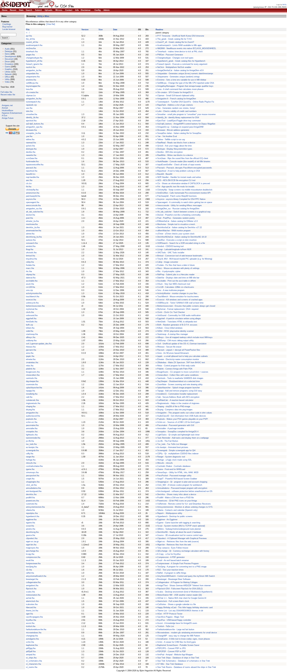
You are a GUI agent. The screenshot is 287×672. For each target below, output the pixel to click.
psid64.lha (30, 497)
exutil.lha (30, 560)
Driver (7, 61)
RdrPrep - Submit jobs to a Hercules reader (175, 274)
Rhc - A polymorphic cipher (168, 271)
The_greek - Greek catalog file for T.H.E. (174, 39)
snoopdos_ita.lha (33, 133)
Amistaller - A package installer (170, 428)
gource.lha (30, 535)
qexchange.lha (32, 551)
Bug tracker (6, 27)
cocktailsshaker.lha (34, 466)
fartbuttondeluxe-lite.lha (36, 629)
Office (7, 77)
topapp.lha (30, 391)
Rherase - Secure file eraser (169, 347)
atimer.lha (30, 234)
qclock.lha (30, 146)
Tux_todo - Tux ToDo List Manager (172, 444)
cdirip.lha (30, 262)
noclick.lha (30, 67)
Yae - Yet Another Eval (167, 136)
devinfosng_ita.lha (34, 237)
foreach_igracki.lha (34, 64)
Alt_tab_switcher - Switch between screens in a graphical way (184, 212)
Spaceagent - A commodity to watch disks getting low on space (184, 202)
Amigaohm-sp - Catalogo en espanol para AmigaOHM (180, 127)
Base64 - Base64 (164, 174)
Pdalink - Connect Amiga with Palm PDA (174, 369)
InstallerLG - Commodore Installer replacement (177, 394)
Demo (7, 54)
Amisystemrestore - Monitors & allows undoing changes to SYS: (185, 507)
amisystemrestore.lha (35, 507)
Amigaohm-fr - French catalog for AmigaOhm (176, 99)
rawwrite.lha (31, 155)
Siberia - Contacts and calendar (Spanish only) (177, 510)
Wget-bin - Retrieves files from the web (174, 545)
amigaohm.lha (32, 413)
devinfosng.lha (32, 532)
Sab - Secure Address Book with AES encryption (178, 397)
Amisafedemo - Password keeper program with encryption (182, 488)
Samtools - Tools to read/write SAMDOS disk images (180, 378)
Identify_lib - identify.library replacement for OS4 (178, 117)
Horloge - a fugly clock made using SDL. (174, 460)
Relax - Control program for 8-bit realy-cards (176, 365)
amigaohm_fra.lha (33, 99)
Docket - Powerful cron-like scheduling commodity (179, 215)
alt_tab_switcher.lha (34, 212)
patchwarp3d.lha (33, 196)
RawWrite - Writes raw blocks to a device (175, 155)
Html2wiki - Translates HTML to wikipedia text (177, 322)
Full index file (6, 92)
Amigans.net (7, 105)
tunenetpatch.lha (33, 102)
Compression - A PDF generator (171, 557)
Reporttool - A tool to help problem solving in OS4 (178, 171)
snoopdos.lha (32, 431)
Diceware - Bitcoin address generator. (173, 130)
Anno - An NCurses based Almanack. (173, 353)
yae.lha (29, 136)
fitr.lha (28, 186)
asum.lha (30, 284)
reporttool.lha (31, 171)
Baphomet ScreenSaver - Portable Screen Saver (178, 645)
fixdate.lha (30, 265)
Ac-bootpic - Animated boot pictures (172, 447)
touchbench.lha (32, 296)
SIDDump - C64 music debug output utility (175, 340)
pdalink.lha (30, 369)
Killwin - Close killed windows (170, 328)
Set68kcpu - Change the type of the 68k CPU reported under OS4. (186, 83)
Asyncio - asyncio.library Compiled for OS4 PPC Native (181, 199)
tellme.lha (30, 139)
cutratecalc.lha (32, 400)
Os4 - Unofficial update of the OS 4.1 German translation (181, 344)
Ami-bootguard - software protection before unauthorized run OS (184, 491)
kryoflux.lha (31, 620)
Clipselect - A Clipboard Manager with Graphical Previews (182, 538)
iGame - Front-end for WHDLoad (171, 469)
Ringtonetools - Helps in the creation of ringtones (178, 403)
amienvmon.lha (32, 193)
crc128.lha (30, 287)
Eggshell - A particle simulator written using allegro (179, 318)
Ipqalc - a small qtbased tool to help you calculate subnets (182, 356)
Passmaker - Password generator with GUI (175, 425)
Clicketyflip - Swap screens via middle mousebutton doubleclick (184, 190)
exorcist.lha (31, 300)
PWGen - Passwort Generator (170, 55)
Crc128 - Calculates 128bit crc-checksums (175, 287)
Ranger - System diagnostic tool (171, 457)
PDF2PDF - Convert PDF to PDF (171, 651)
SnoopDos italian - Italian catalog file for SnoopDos (179, 133)
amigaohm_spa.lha (34, 127)
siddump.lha (31, 340)
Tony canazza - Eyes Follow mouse (172, 548)
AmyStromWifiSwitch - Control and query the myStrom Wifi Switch (186, 576)
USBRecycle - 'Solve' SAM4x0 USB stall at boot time (180, 303)
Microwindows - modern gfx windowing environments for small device (187, 632)
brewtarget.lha (32, 579)
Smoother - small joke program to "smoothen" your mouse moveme (186, 114)
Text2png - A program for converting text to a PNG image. (182, 567)
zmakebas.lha (32, 362)
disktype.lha (31, 149)
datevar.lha (30, 278)
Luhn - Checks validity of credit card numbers (177, 111)
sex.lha (29, 108)
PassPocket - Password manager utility (174, 475)
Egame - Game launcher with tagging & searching (178, 523)
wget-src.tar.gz (32, 541)
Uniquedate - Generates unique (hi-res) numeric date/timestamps (185, 73)
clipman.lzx (31, 95)
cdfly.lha (29, 453)
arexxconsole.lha (33, 205)
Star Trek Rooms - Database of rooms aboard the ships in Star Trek (186, 667)
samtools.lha (31, 378)
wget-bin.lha (31, 545)
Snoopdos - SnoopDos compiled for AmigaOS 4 (177, 431)
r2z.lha (29, 570)
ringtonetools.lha (33, 403)
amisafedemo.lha (33, 488)
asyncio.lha (31, 199)
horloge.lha (30, 460)
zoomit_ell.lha (32, 42)
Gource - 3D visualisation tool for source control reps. (180, 535)
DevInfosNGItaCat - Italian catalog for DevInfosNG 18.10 (181, 237)
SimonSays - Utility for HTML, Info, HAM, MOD (177, 472)
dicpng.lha (30, 409)
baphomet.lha (32, 645)
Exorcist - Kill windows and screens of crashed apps (180, 300)
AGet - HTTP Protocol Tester (169, 614)
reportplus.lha (32, 513)
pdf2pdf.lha (31, 651)
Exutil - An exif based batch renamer (173, 560)
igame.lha (30, 469)
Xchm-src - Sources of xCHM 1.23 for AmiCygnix (178, 422)
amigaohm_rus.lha (34, 208)
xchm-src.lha (31, 422)
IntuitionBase (7, 110)
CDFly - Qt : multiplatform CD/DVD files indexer (178, 453)
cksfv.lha (30, 312)
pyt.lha (29, 36)
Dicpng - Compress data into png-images (175, 409)
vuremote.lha (31, 504)
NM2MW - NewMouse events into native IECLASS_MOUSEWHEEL (186, 48)
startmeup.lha (32, 334)
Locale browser (8, 29)
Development (10, 56)
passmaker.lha (32, 425)
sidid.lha (29, 331)
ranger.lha (30, 457)
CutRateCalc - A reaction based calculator (175, 400)
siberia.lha (30, 510)
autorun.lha (31, 240)
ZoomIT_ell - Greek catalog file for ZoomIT (175, 42)
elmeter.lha (30, 359)
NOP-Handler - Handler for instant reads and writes (179, 177)
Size (101, 29)
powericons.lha (32, 501)
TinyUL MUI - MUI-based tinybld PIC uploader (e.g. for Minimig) (184, 259)
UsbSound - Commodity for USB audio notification (179, 315)
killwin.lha (30, 328)
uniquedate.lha (32, 73)
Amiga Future (7, 118)
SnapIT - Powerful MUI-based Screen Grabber (177, 479)
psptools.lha (31, 419)
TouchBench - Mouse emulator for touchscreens (178, 296)
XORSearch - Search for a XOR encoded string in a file (181, 243)
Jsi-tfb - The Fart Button (167, 441)
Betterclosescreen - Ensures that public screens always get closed (186, 306)
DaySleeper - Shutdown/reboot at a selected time (178, 381)
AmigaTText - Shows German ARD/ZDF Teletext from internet (184, 585)
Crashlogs (6, 24)
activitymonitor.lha (34, 293)
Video (7, 82)
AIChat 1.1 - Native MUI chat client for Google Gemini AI (181, 598)
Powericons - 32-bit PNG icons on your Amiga (177, 501)
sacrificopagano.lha (34, 617)
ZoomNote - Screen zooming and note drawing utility (180, 384)
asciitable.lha (31, 281)
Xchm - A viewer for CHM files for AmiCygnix (176, 642)
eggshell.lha (31, 318)
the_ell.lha (30, 39)
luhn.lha (29, 111)
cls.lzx (29, 183)
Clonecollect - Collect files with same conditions (178, 375)
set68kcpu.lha (32, 83)
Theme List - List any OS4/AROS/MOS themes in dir (180, 610)
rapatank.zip (31, 105)
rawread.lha (31, 142)
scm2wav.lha (31, 158)
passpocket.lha (32, 475)
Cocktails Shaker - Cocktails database (173, 466)
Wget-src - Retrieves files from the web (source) (178, 541)
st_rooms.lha (31, 667)
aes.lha (29, 180)
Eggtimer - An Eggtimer (167, 519)
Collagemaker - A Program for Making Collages (177, 582)
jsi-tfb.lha (30, 441)
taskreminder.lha (33, 438)
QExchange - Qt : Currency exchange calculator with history (183, 551)
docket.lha (30, 215)
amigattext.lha (32, 585)
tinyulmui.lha (31, 259)
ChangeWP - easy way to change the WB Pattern (178, 636)
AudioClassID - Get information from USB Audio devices (181, 416)
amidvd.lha (30, 246)
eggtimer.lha (31, 519)
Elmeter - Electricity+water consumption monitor (178, 359)
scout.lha (30, 526)
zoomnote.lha (32, 384)
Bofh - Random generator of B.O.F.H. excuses (177, 325)
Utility (7, 79)
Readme (159, 29)
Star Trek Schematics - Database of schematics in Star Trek (183, 661)
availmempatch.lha (34, 45)
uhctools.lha (31, 252)
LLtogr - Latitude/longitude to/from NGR (174, 249)
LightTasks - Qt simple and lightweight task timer (178, 435)
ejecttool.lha (31, 121)
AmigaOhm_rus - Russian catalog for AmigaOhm (178, 208)
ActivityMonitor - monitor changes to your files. (177, 293)
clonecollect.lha (32, 375)
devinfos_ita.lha (33, 227)
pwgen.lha (30, 55)
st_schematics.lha (34, 661)
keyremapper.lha (33, 86)
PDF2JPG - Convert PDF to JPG (171, 648)
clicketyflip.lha (32, 190)
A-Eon (4, 115)
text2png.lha (31, 567)
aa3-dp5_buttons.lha (34, 124)
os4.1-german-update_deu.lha (39, 344)
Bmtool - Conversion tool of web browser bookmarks (179, 256)
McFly (284, 4)
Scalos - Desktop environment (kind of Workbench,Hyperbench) (184, 592)
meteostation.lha (33, 595)
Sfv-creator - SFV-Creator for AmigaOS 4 (175, 92)
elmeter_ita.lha (32, 221)
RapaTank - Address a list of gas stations (175, 105)
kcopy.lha (30, 554)
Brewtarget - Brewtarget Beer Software (173, 579)
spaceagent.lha (32, 202)
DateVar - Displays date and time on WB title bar (178, 278)
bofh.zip (29, 325)
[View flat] (50, 24)
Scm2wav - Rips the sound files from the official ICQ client (182, 158)
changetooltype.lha (34, 58)
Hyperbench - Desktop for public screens (175, 516)
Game (7, 67)
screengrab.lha (32, 450)
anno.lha (29, 353)
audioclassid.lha (33, 416)
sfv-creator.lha (32, 92)
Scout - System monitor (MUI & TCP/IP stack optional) (181, 526)
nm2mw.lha (31, 48)
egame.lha (30, 523)
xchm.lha (30, 642)
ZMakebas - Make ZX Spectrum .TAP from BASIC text (181, 362)
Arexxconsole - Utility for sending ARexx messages (179, 205)
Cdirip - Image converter (167, 262)
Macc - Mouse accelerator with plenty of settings (178, 268)
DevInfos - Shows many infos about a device (176, 494)
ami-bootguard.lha (33, 491)
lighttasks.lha (32, 435)
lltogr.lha (29, 249)
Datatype (9, 51)
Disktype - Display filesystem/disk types (174, 149)
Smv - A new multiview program (170, 290)
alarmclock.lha (32, 601)
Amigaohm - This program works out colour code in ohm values (184, 413)
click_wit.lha (31, 485)
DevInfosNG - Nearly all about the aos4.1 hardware (179, 532)
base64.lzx (30, 174)
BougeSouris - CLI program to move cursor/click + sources (182, 372)
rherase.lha (31, 347)
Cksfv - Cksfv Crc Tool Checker (171, 312)
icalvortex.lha (32, 604)
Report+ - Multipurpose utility (169, 513)
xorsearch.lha (32, 243)
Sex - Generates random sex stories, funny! (176, 108)
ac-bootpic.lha (32, 447)
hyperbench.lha (32, 516)
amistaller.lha (31, 428)
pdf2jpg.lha (30, 648)
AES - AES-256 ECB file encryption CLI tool (176, 180)
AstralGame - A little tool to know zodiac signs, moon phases (183, 639)
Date (115, 29)
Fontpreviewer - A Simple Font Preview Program (178, 563)
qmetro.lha (30, 529)
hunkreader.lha (32, 161)
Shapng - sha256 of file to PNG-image (173, 406)
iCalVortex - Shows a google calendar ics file (176, 604)
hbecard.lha (31, 607)
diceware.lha (31, 130)
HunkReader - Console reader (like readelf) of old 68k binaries (183, 161)
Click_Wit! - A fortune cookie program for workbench (179, 485)
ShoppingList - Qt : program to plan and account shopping (182, 482)
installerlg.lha (31, 394)
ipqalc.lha (30, 356)
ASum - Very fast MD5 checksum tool (173, 284)
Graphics (9, 69)
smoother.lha (31, 114)
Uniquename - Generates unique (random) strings (178, 77)
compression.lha (33, 557)
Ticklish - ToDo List (165, 626)
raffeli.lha (30, 573)
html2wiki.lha (31, 322)
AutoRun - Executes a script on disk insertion (177, 240)
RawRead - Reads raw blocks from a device (176, 142)
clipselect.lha (31, 538)
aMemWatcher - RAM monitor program (174, 230)
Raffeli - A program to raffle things (171, 573)
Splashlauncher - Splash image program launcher (178, 387)
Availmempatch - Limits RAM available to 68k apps (179, 45)
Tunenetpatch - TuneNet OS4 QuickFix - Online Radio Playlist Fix (185, 102)
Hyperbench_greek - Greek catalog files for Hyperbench (181, 61)
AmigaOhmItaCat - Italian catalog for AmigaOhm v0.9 (180, 70)
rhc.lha (29, 271)
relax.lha (29, 365)
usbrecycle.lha (32, 303)
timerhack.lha (32, 51)
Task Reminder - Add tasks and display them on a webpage (183, 438)
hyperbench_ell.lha (34, 61)
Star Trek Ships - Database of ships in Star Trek (178, 658)
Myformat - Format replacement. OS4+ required (177, 309)
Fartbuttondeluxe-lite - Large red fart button (175, 629)
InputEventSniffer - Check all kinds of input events (179, 164)
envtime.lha (31, 80)
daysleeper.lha (32, 381)
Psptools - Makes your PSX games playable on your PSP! (182, 419)
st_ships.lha (31, 658)
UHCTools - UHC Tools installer (170, 252)
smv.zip (29, 290)
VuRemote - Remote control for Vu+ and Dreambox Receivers (184, 504)
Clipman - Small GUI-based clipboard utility (175, 95)
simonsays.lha (32, 472)
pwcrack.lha (31, 168)
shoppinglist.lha (32, 482)
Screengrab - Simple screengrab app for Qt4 (176, 450)
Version (84, 29)
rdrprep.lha (30, 274)
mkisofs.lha (31, 463)
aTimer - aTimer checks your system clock (175, 234)
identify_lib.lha (32, 117)
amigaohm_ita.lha (33, 70)
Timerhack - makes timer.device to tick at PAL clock (180, 51)
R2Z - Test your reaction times (170, 570)
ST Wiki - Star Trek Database (170, 664)
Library (8, 72)
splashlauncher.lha (34, 387)
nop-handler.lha (32, 177)
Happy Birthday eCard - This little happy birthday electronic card (185, 607)
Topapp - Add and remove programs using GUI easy (179, 391)
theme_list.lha (32, 610)
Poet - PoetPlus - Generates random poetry (176, 218)
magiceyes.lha (32, 548)
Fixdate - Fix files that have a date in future (176, 265)
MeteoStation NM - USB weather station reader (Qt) (179, 595)
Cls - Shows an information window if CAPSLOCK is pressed (183, 183)
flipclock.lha (31, 588)
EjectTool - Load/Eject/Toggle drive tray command (178, 121)
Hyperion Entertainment (12, 113)
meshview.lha (32, 224)
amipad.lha (30, 654)
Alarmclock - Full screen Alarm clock (173, 601)
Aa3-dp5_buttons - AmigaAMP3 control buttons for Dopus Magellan (186, 124)
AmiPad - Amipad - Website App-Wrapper (175, 654)
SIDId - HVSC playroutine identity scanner (175, 331)
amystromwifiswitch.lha (36, 576)
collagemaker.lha (33, 582)
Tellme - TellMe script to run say (171, 139)
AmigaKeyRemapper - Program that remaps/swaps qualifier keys (185, 86)
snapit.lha (30, 479)
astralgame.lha (32, 639)
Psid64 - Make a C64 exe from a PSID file (175, 497)
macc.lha (30, 268)
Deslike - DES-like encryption (170, 152)
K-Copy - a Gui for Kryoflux (169, 554)
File (27, 29)
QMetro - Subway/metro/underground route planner (179, 529)
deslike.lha (30, 152)
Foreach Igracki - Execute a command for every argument (182, 64)
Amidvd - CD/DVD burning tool (170, 246)
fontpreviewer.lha (33, 563)
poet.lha (29, 218)
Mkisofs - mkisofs (165, 463)
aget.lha (29, 614)
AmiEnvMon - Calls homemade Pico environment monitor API (184, 193)
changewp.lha (32, 636)
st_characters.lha (33, 664)
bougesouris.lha (33, 372)
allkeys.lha (30, 337)
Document (9, 59)
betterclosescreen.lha (35, 306)
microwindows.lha (33, 632)
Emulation (9, 64)
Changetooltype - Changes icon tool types (175, 58)
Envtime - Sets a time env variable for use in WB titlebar (181, 80)
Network (8, 74)
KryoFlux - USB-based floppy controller (174, 620)
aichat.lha (30, 598)
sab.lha (29, 397)
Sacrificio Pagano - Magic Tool (170, 617)
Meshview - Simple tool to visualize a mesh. (176, 224)
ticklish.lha (30, 626)
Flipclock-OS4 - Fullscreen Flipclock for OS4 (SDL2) (180, 588)
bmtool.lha (30, 256)
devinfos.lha (31, 494)
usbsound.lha (32, 315)
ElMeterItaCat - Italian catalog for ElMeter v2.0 (177, 221)
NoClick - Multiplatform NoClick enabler (174, 67)
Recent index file (8, 94)
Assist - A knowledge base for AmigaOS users (177, 623)
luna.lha (29, 89)
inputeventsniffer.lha (34, 164)
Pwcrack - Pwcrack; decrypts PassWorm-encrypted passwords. (184, 168)
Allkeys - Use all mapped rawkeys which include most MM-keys (185, 337)
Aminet (5, 108)
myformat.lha (31, 309)
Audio (7, 49)
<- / (28, 33)
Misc (47, 16)
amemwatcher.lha (33, 230)
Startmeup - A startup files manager (172, 334)
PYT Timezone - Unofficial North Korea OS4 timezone (180, 36)
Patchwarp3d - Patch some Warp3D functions (177, 196)
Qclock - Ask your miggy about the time (174, 146)
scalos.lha (30, 592)
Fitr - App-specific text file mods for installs (175, 186)
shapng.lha (30, 406)
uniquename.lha (33, 77)
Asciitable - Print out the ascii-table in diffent (176, 281)
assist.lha (30, 623)
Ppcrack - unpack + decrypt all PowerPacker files (178, 350)
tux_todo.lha (31, 444)
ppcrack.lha (31, 350)
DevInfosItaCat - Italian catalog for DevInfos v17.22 (179, 227)
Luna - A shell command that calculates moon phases (180, 89)
